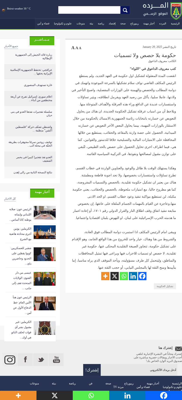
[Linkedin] (133, 276)
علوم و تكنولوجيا (63, 23)
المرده (162, 23)
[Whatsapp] (124, 276)
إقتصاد (112, 23)
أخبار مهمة (149, 23)
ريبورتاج (134, 23)
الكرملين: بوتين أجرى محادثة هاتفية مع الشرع (20, 234)
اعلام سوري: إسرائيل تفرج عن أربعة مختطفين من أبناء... (31, 98)
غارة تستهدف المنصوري (38, 85)
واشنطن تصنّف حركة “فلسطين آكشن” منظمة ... (33, 128)
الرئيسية (175, 23)
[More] (105, 276)
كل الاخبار (10, 198)
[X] (114, 276)
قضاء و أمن (43, 23)
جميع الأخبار (11, 46)
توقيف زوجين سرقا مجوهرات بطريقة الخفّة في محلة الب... (30, 143)
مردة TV (118, 387)
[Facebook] (142, 276)
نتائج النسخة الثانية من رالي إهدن (33, 172)
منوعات (81, 23)
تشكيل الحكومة (165, 286)
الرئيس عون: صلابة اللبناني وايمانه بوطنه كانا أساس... (20, 214)
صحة (123, 23)
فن (90, 383)
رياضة (101, 23)
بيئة (91, 23)
